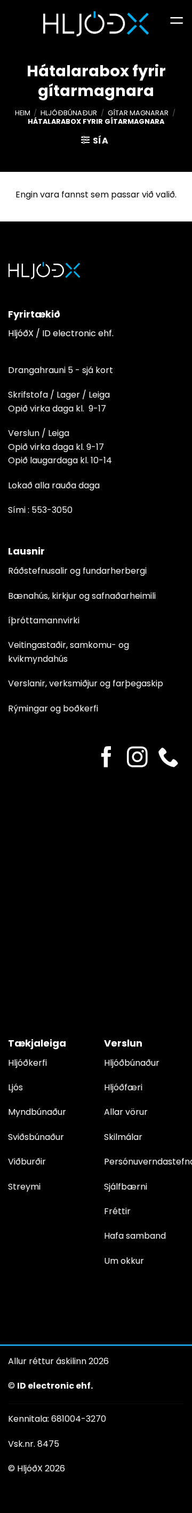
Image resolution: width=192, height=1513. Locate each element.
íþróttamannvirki (43, 620)
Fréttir (117, 1211)
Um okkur (124, 1261)
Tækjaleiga (37, 1043)
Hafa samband (135, 1236)
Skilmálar (123, 1137)
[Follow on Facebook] (106, 758)
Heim (22, 112)
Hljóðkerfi (27, 1063)
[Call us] (168, 758)
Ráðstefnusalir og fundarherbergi (77, 571)
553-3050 (52, 510)
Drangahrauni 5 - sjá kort (60, 370)
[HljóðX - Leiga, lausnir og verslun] (96, 24)
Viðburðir (27, 1161)
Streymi (24, 1187)
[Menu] (176, 24)
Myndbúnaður (37, 1112)
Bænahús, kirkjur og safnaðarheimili (82, 596)
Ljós (15, 1087)
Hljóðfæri (123, 1087)
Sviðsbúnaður (36, 1137)
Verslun (123, 1043)
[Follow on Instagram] (137, 758)
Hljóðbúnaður (69, 112)
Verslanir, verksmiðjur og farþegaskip (85, 683)
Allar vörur (126, 1112)
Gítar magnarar (138, 112)
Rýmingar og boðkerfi (53, 708)
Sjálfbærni (125, 1187)
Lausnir (26, 551)
